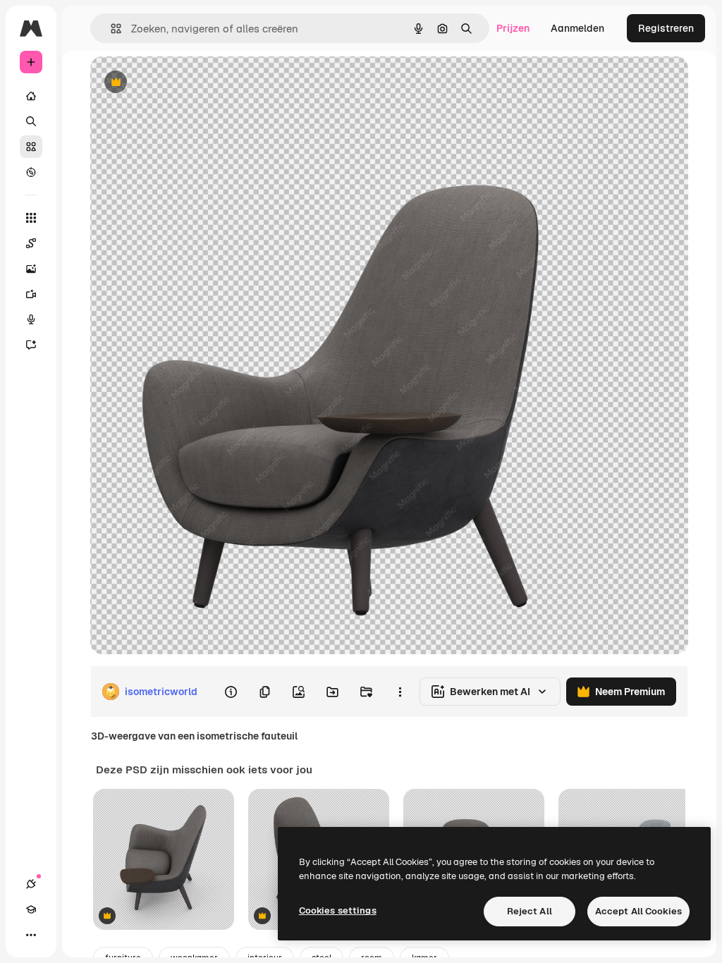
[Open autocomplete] (110, 28)
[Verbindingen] (31, 884)
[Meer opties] (400, 691)
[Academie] (31, 909)
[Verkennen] (31, 172)
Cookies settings (338, 910)
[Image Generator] (31, 268)
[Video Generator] (31, 294)
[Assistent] (31, 344)
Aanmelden (577, 28)
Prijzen (513, 28)
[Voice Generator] (31, 319)
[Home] (31, 96)
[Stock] (31, 146)
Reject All (529, 911)
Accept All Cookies (638, 911)
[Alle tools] (31, 218)
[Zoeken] (31, 121)
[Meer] (31, 935)
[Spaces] (31, 243)
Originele (183, 83)
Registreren (666, 28)
